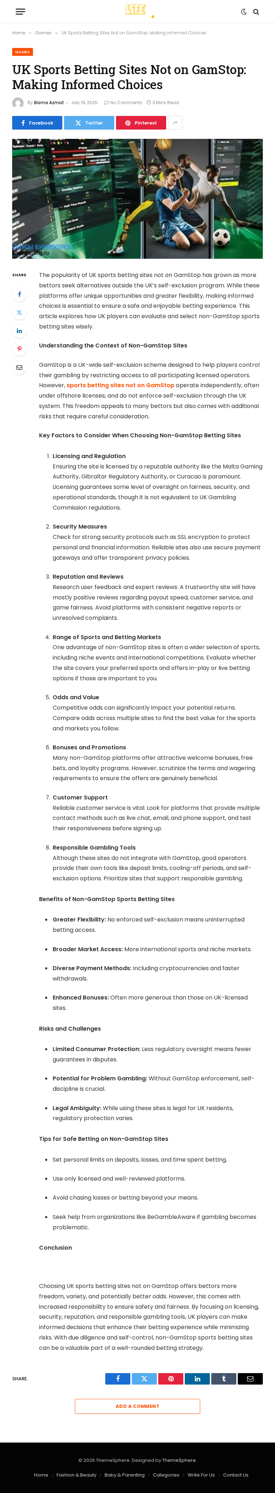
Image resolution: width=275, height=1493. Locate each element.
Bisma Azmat (49, 102)
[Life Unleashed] (137, 11)
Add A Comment (137, 1406)
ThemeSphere (179, 1460)
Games (22, 52)
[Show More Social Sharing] (175, 123)
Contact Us (236, 1475)
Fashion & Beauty (76, 1475)
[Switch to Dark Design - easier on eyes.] (244, 12)
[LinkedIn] (19, 331)
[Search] (255, 12)
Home (41, 1475)
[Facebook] (19, 294)
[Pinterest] (19, 349)
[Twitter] (19, 312)
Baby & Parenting (125, 1475)
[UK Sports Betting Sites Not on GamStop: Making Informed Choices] (137, 199)
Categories (166, 1475)
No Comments (126, 102)
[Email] (19, 367)
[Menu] (20, 12)
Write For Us (201, 1475)
